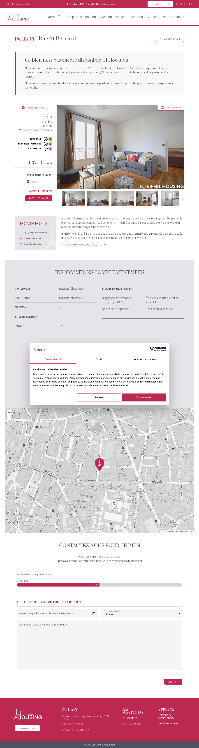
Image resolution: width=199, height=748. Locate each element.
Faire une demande (38, 198)
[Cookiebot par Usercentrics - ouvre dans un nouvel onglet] (152, 348)
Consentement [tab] (53, 359)
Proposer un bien (160, 4)
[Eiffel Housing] (18, 17)
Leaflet (163, 532)
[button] (73, 198)
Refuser (99, 397)
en (190, 4)
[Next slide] (182, 198)
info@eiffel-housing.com (101, 4)
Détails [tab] (99, 359)
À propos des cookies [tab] (146, 359)
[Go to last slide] (58, 198)
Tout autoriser (144, 397)
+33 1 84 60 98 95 (75, 4)
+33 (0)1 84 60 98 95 (39, 190)
